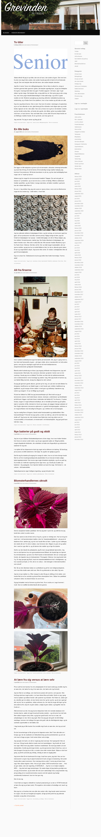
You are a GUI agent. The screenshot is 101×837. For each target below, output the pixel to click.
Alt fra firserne (22, 270)
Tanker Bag (78, 159)
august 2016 (78, 331)
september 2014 (79, 388)
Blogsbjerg (77, 136)
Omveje (77, 151)
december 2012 (79, 439)
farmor (34, 122)
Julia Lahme (78, 117)
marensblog (78, 139)
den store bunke (26, 44)
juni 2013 (77, 424)
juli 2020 (77, 216)
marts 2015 (78, 373)
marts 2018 (78, 284)
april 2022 (77, 184)
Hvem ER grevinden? (18, 33)
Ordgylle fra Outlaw (80, 132)
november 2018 (79, 265)
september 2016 (79, 329)
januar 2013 (78, 437)
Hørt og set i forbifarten (81, 86)
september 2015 (79, 358)
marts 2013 (78, 432)
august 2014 (78, 390)
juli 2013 (77, 422)
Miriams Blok (78, 168)
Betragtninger (78, 76)
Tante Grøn (60, 261)
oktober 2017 (78, 297)
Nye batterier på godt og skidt (32, 431)
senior (37, 122)
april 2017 (77, 311)
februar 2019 (78, 257)
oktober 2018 (78, 267)
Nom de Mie (78, 129)
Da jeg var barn (79, 79)
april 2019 (77, 252)
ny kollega (41, 798)
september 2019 (79, 240)
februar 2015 (78, 375)
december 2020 (79, 203)
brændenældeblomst (37, 673)
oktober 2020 (78, 208)
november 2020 (79, 206)
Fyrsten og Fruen (79, 163)
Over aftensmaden (80, 93)
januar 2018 (78, 289)
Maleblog (77, 91)
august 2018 (78, 272)
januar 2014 (78, 407)
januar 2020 (78, 230)
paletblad (48, 673)
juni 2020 (77, 218)
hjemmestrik (44, 261)
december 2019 (79, 233)
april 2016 (77, 341)
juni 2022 (77, 181)
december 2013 (79, 410)
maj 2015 (77, 368)
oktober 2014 (78, 385)
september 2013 (79, 417)
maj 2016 (77, 338)
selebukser (55, 261)
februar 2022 (78, 189)
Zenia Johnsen (79, 161)
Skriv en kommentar (53, 122)
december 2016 (79, 321)
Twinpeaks (77, 134)
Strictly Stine (78, 166)
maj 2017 (77, 309)
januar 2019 (78, 260)
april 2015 (77, 370)
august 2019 (78, 243)
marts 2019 (78, 255)
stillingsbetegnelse (44, 122)
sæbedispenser (40, 474)
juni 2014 (77, 395)
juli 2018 (77, 275)
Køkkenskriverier (79, 88)
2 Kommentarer (33, 272)
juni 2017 (77, 306)
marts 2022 (78, 186)
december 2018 (79, 262)
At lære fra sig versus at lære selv (34, 679)
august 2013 (78, 420)
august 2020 (78, 213)
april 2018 (77, 282)
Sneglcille (77, 156)
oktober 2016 (78, 326)
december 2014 (79, 380)
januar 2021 (78, 201)
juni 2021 (77, 198)
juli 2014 (77, 393)
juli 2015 (77, 363)
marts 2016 (78, 343)
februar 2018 (78, 287)
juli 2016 (77, 334)
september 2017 (79, 299)
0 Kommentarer (34, 44)
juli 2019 (77, 245)
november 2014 (79, 383)
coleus (44, 673)
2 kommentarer (45, 424)
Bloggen (6, 33)
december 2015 (79, 351)
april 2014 (77, 400)
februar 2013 (78, 434)
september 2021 (79, 193)
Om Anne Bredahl (79, 141)
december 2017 (79, 292)
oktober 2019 (78, 238)
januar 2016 (78, 348)
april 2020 (77, 223)
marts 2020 (78, 225)
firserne (34, 424)
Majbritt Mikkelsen (79, 154)
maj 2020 (77, 220)
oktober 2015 (78, 356)
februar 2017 (78, 316)
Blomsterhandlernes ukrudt (30, 480)
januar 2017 (78, 319)
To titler (18, 42)
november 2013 (79, 412)
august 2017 (78, 302)
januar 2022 (78, 191)
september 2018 (79, 270)
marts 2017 (78, 314)
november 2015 (79, 353)
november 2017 (79, 294)
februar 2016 (78, 346)
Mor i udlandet (78, 119)
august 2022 (78, 179)
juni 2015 (77, 365)
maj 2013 (77, 427)
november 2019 (79, 235)
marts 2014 (78, 402)
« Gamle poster (19, 805)
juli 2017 (77, 304)
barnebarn (35, 261)
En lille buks (21, 129)
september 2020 (79, 211)
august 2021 (78, 196)
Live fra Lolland (79, 122)
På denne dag (78, 96)
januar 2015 (78, 378)
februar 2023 (78, 176)
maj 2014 (77, 397)
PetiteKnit (50, 261)
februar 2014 (78, 405)
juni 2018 (77, 277)
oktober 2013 (78, 415)
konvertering (36, 798)
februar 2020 (78, 228)
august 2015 (78, 361)
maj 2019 (77, 250)
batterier (35, 474)
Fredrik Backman (79, 124)
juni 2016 (77, 336)
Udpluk (77, 98)
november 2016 (79, 324)
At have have (78, 74)
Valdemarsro (78, 127)
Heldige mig (78, 84)
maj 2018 (77, 279)
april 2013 (77, 429)
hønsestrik (39, 424)
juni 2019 (77, 248)
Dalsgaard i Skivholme (81, 144)
